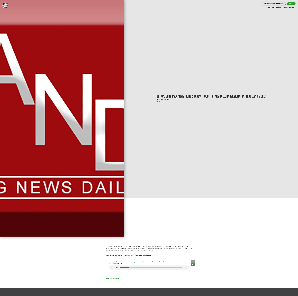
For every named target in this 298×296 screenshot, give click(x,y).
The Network (276, 7)
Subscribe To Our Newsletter (273, 3)
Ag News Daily (112, 263)
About (268, 7)
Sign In (291, 3)
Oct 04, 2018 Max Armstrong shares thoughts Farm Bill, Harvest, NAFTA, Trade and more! (136, 262)
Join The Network (288, 7)
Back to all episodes (112, 278)
